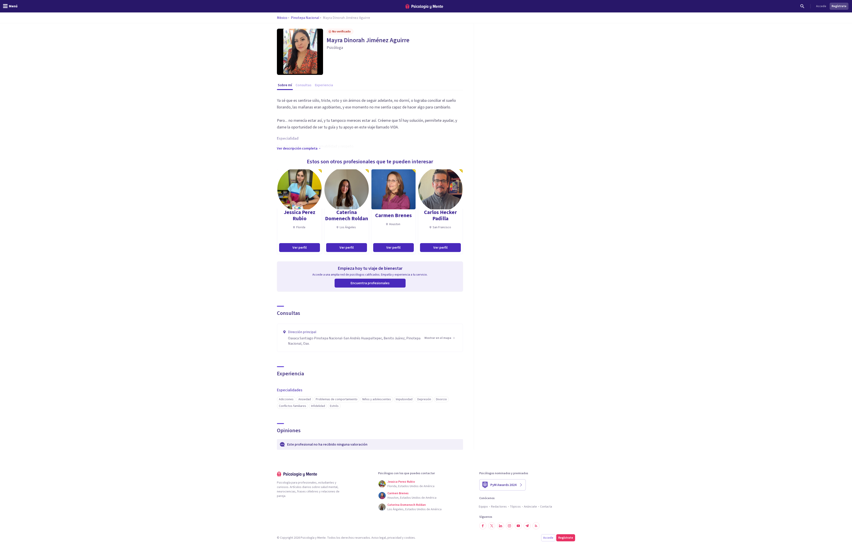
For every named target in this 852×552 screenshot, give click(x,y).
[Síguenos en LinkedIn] (500, 525)
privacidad (394, 538)
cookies (409, 538)
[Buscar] (802, 6)
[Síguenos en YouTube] (518, 525)
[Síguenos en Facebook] (482, 525)
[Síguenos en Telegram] (527, 525)
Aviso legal (378, 538)
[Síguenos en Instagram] (509, 525)
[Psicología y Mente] (424, 6)
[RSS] (536, 525)
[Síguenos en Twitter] (491, 525)
